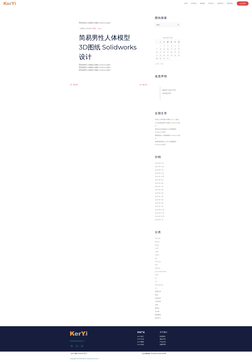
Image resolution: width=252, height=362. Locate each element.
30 (164, 58)
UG (156, 281)
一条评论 (82, 28)
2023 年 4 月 (159, 166)
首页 (186, 3)
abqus (157, 242)
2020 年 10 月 (159, 216)
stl (156, 278)
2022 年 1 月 (159, 170)
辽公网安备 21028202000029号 (154, 353)
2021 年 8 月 (159, 183)
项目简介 (220, 3)
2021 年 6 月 (159, 190)
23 (164, 55)
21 (157, 55)
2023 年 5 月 (159, 163)
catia (156, 252)
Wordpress (159, 285)
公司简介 (194, 3)
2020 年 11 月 (159, 213)
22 (160, 55)
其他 (156, 295)
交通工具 (158, 291)
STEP (157, 275)
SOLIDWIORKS (160, 272)
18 (171, 52)
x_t (156, 288)
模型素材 (158, 315)
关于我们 (163, 332)
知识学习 (158, 318)
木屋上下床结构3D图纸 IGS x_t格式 (167, 119)
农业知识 (158, 298)
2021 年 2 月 (159, 203)
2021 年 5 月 (159, 193)
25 (171, 55)
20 (179, 52)
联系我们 (230, 3)
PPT (156, 265)
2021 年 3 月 (159, 200)
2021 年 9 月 (159, 180)
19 (175, 52)
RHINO (157, 268)
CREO (157, 255)
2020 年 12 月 (159, 210)
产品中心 (211, 3)
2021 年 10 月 (159, 176)
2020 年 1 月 (159, 220)
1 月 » (162, 64)
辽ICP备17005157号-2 (79, 353)
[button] (243, 3)
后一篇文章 (144, 85)
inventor (158, 261)
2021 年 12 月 (159, 173)
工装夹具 (158, 301)
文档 (156, 305)
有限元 (157, 308)
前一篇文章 (73, 85)
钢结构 (202, 3)
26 (175, 55)
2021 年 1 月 (159, 206)
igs (156, 258)
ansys (157, 245)
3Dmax (157, 238)
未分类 (89, 28)
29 (160, 58)
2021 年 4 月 (159, 196)
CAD (156, 248)
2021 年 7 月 (159, 186)
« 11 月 (157, 64)
